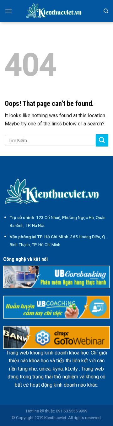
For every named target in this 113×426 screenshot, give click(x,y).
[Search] (106, 11)
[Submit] (102, 140)
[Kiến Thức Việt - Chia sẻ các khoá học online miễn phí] (56, 11)
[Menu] (8, 11)
